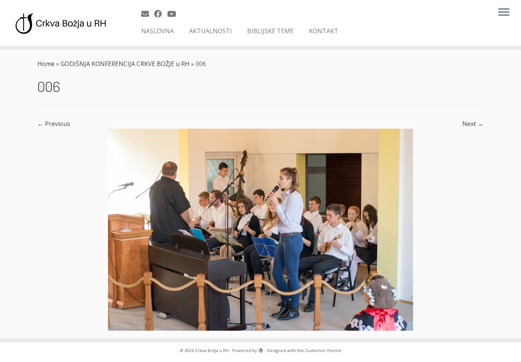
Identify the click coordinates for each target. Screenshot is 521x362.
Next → (473, 124)
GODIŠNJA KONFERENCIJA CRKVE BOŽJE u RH (125, 64)
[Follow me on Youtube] (174, 13)
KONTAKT (323, 31)
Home (46, 64)
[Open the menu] (504, 12)
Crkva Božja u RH (212, 350)
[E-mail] (147, 13)
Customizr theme (323, 350)
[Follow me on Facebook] (160, 13)
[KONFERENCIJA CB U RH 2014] (260, 229)
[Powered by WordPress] (261, 349)
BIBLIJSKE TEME (270, 31)
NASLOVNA (157, 31)
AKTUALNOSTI (210, 31)
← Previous (53, 124)
